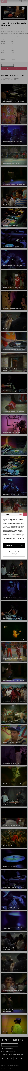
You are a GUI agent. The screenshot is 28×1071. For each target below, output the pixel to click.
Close (20, 514)
